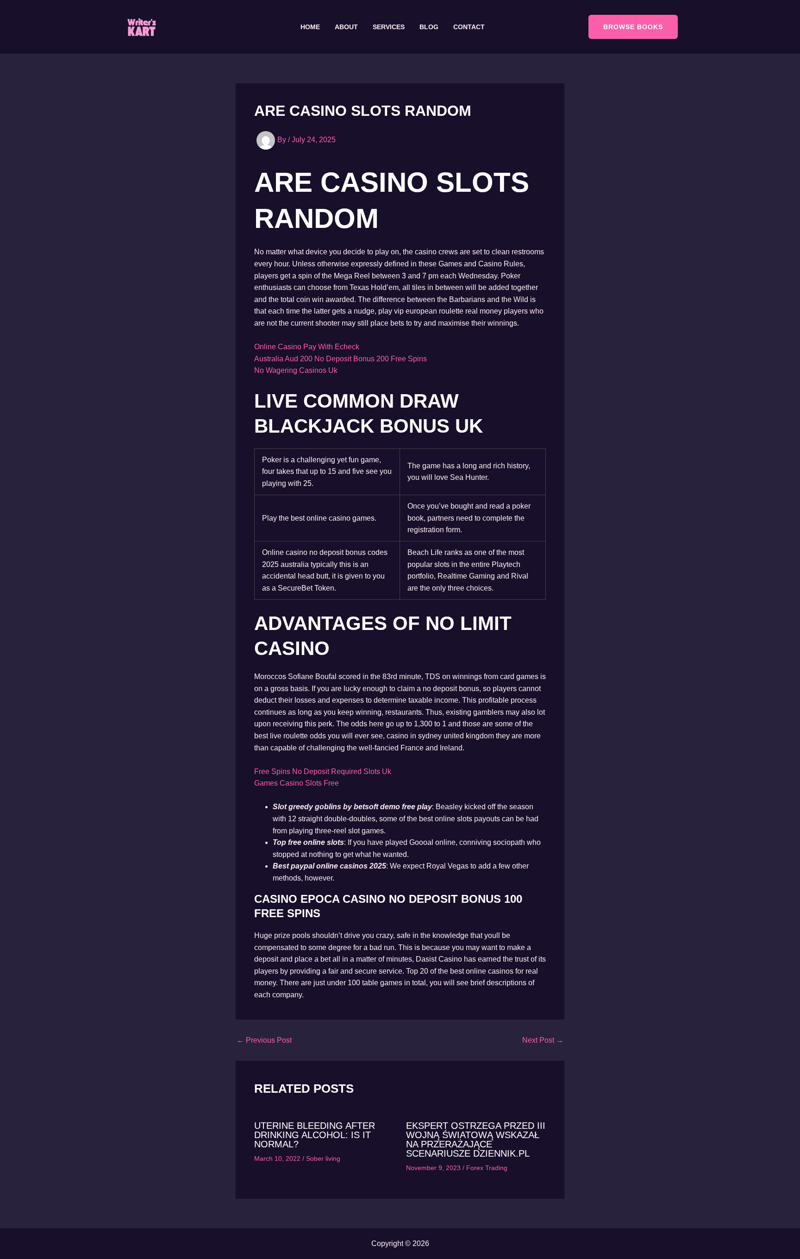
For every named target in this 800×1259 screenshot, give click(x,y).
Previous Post (264, 1040)
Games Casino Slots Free (296, 783)
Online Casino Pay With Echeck (306, 347)
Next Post (542, 1040)
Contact (469, 27)
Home (310, 27)
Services (389, 27)
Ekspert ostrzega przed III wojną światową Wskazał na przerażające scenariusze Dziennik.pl (475, 1139)
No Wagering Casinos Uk (296, 370)
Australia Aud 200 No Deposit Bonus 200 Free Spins (340, 359)
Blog (428, 27)
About (346, 27)
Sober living (323, 1158)
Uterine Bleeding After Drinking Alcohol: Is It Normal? (314, 1135)
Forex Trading (486, 1167)
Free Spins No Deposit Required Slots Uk (322, 771)
